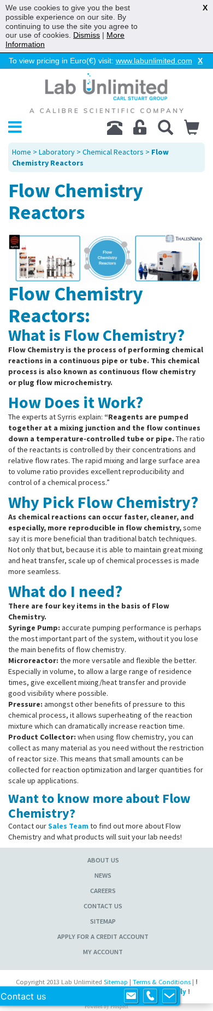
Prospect (119, 1006)
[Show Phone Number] (150, 996)
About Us (103, 860)
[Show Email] (131, 996)
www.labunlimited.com (154, 60)
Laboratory (57, 152)
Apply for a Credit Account (103, 936)
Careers (103, 890)
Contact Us (103, 906)
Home (21, 152)
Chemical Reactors (113, 152)
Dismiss (86, 35)
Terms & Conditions (162, 982)
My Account (103, 952)
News (102, 875)
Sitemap (103, 921)
